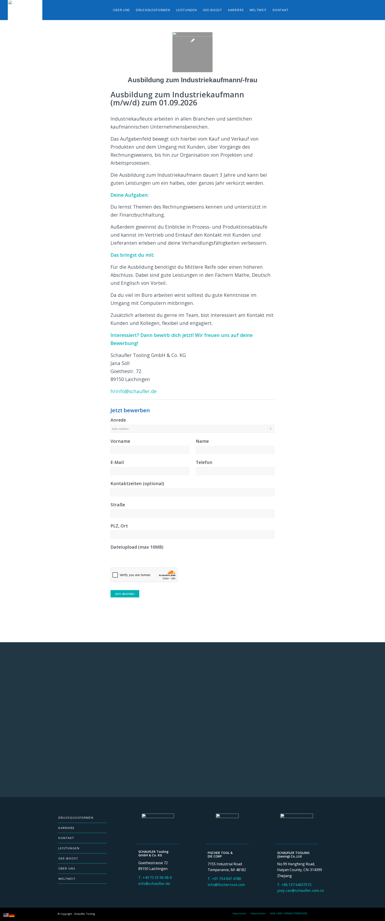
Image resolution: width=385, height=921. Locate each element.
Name (202, 441)
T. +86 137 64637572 (294, 884)
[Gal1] (192, 52)
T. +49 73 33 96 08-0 (155, 877)
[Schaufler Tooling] (25, 10)
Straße (118, 505)
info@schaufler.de (154, 883)
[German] (12, 914)
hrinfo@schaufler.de (134, 391)
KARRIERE (66, 828)
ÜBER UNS (67, 868)
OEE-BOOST (68, 858)
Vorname (120, 441)
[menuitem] (121, 10)
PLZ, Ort (119, 526)
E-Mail (117, 462)
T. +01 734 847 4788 (224, 878)
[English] (6, 914)
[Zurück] (64, 705)
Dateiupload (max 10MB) (137, 547)
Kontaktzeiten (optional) (137, 483)
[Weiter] (320, 705)
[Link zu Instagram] (317, 913)
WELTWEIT (67, 879)
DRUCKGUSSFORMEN (76, 818)
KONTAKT (66, 838)
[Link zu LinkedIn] (324, 913)
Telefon (204, 462)
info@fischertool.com (226, 884)
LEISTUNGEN (69, 848)
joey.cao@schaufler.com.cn (300, 890)
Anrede (118, 420)
